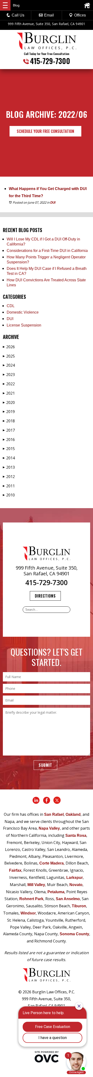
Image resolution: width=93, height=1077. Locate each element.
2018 (9, 421)
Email (49, 15)
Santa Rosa (75, 835)
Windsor (28, 913)
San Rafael (54, 814)
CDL (11, 306)
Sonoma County (74, 934)
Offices (80, 15)
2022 (9, 383)
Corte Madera (51, 863)
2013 (9, 467)
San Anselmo (68, 899)
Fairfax (15, 870)
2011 (9, 486)
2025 (9, 356)
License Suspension (24, 325)
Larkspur (74, 878)
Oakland (73, 814)
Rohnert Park (31, 899)
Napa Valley (49, 828)
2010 (9, 495)
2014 (9, 458)
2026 (9, 346)
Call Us (18, 15)
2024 (9, 365)
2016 (9, 439)
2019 (9, 411)
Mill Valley (36, 885)
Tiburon (79, 906)
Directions (45, 596)
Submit (45, 765)
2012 (9, 476)
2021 (9, 393)
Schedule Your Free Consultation (45, 131)
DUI (53, 202)
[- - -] (5, 5)
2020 (9, 402)
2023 (9, 374)
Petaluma (55, 892)
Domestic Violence (23, 312)
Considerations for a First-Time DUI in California (47, 251)
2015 (9, 448)
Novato (76, 885)
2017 (9, 430)
